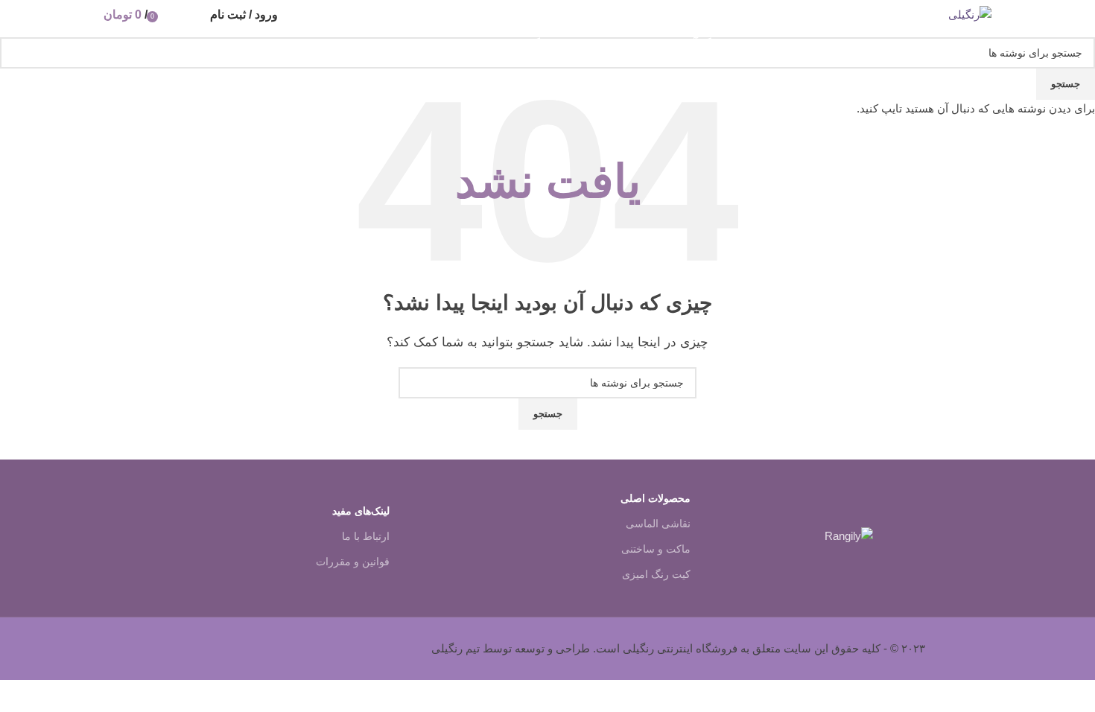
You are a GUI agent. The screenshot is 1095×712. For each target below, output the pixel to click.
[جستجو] (195, 15)
